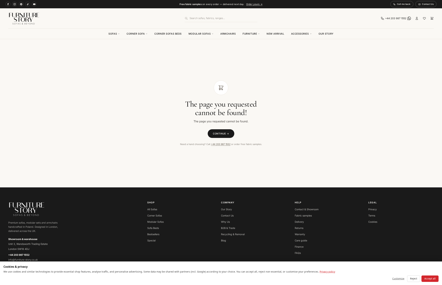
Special (151, 240)
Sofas (112, 33)
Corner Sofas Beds (168, 33)
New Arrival (275, 33)
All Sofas (152, 209)
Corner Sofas (154, 215)
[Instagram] (14, 4)
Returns (299, 228)
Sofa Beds (153, 228)
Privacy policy (327, 271)
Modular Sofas (200, 33)
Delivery (299, 221)
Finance (299, 246)
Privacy (372, 209)
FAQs (298, 252)
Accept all (430, 278)
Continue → (221, 133)
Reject (413, 278)
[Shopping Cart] (432, 18)
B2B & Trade (228, 228)
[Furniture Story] (77, 18)
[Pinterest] (21, 4)
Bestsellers (153, 234)
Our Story (326, 33)
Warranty (300, 234)
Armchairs (228, 33)
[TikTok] (27, 4)
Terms (371, 215)
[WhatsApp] (409, 18)
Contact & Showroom (307, 209)
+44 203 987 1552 (220, 144)
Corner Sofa (136, 33)
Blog (223, 240)
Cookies (372, 221)
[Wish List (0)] (424, 18)
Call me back (403, 4)
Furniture (250, 33)
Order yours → (254, 4)
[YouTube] (34, 4)
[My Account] (417, 18)
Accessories (300, 33)
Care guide (301, 240)
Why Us (225, 221)
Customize (398, 278)
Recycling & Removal (233, 234)
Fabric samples (303, 215)
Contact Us (428, 4)
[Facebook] (8, 4)
